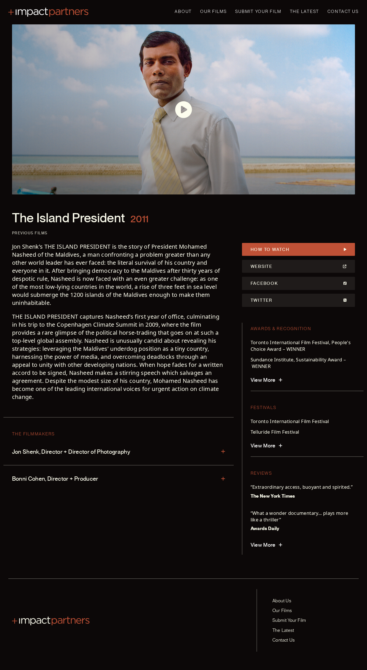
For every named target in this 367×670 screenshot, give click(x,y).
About (183, 11)
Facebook (264, 283)
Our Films (213, 11)
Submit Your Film (258, 11)
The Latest (304, 11)
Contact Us (343, 11)
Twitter (261, 300)
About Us (281, 600)
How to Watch (270, 249)
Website (261, 266)
